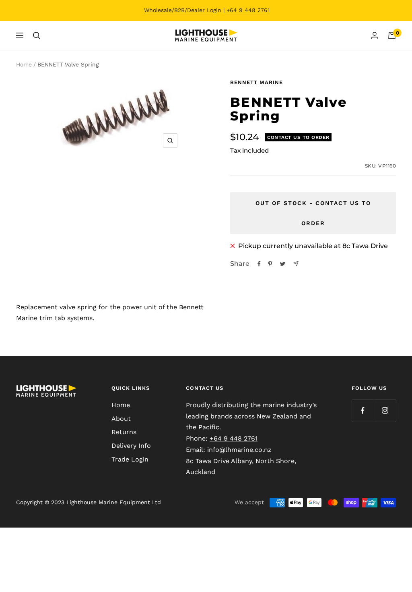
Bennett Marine (256, 82)
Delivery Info (131, 445)
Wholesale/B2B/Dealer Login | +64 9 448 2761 (207, 10)
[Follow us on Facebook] (363, 410)
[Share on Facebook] (259, 264)
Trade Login (129, 459)
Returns (123, 432)
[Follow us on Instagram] (385, 410)
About (121, 418)
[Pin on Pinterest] (270, 264)
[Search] (36, 35)
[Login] (374, 35)
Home (24, 64)
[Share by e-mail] (296, 263)
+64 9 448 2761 (234, 438)
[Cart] (392, 35)
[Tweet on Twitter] (282, 264)
